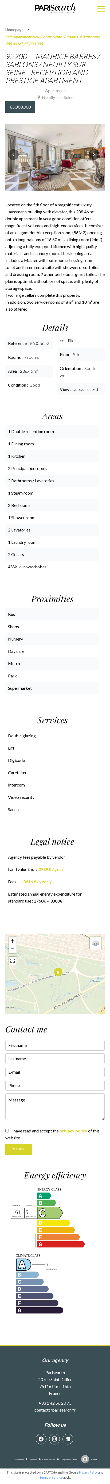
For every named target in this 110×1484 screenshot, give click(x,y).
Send (18, 1149)
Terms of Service (51, 1477)
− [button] (12, 949)
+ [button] (12, 941)
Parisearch (55, 1372)
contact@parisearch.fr (55, 1409)
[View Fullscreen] (13, 961)
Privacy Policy (88, 1472)
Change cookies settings (69, 1459)
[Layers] (95, 943)
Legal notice (33, 1459)
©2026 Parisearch (18, 1459)
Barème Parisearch (48, 1459)
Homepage (14, 29)
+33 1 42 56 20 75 (55, 1402)
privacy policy (73, 1130)
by (94, 1459)
